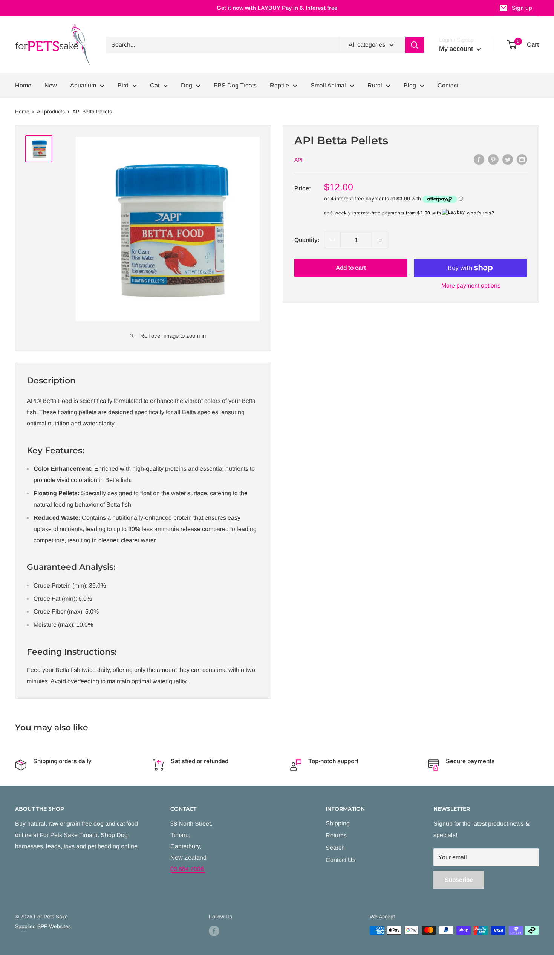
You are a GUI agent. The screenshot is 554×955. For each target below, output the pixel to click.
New (50, 85)
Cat (154, 85)
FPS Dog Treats (235, 85)
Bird (123, 85)
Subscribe (459, 880)
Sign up (522, 8)
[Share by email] (522, 159)
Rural (374, 85)
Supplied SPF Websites (43, 926)
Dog (186, 85)
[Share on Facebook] (479, 159)
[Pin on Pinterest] (493, 159)
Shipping (338, 823)
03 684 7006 (187, 869)
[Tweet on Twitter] (507, 159)
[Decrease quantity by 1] (332, 240)
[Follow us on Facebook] (214, 931)
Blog (410, 85)
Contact (448, 85)
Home (23, 85)
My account (457, 48)
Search (335, 848)
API (298, 160)
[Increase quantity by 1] (380, 240)
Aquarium (83, 85)
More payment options (470, 285)
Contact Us (340, 860)
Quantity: (307, 240)
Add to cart (351, 268)
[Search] (414, 45)
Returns (336, 835)
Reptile (279, 85)
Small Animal (328, 85)
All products (51, 112)
